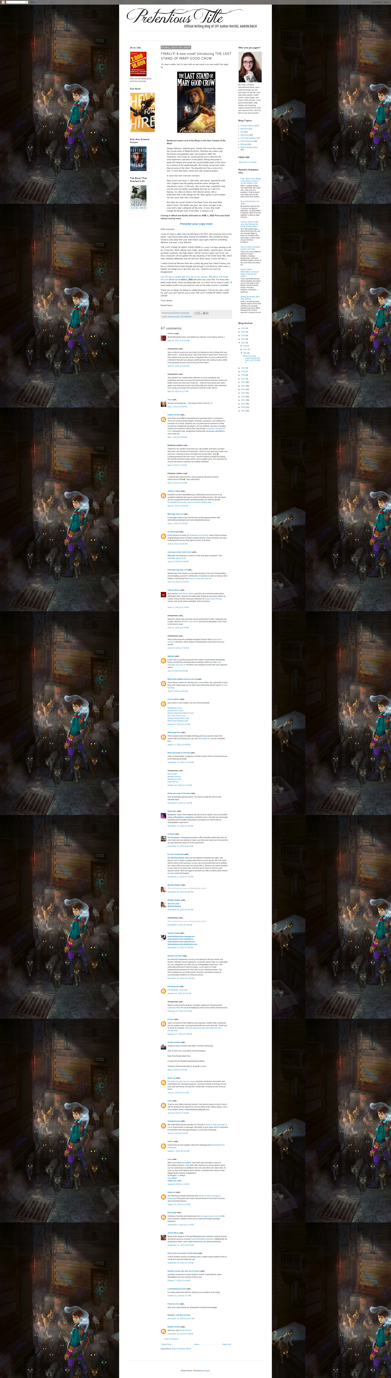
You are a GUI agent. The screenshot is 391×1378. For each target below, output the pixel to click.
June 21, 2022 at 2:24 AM (178, 628)
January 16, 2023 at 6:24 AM (179, 993)
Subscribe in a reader (248, 162)
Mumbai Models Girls (180, 858)
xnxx (170, 1159)
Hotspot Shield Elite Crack (178, 718)
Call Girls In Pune (183, 1315)
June (245, 349)
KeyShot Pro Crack (175, 711)
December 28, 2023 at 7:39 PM (180, 1334)
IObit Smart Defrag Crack (178, 721)
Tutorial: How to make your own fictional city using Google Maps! (250, 224)
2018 (243, 375)
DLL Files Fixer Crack (176, 716)
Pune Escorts (173, 1304)
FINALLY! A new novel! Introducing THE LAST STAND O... (251, 359)
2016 (243, 382)
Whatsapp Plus (174, 732)
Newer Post (166, 1344)
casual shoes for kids (213, 599)
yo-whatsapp (173, 532)
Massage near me (175, 514)
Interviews (245, 135)
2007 (243, 411)
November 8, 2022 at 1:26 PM (180, 803)
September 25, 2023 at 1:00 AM (181, 1263)
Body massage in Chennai (179, 793)
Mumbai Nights (174, 885)
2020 (243, 368)
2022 (243, 343)
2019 (243, 372)
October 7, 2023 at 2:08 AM (179, 1280)
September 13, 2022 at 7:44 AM (181, 762)
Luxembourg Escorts (177, 1289)
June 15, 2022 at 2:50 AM (178, 582)
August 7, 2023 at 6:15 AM (178, 1151)
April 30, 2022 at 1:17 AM (178, 391)
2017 (243, 379)
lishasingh (172, 1213)
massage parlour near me (211, 1216)
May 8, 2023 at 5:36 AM (177, 1070)
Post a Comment (171, 1339)
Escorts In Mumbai (176, 854)
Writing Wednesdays (249, 147)
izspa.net (171, 1192)
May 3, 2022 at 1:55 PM (177, 465)
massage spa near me (177, 558)
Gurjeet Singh (173, 933)
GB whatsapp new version (197, 535)
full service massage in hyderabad (182, 1253)
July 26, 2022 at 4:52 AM (178, 691)
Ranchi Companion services (183, 959)
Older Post (226, 1344)
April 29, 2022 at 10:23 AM (178, 366)
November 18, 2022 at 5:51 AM (180, 910)
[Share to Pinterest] (207, 313)
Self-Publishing (186, 317)
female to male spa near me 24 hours (184, 1271)
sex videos (186, 1163)
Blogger (206, 1371)
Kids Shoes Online (186, 594)
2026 (243, 328)
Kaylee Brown (174, 415)
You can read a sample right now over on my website (184, 277)
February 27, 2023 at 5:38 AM (180, 1034)
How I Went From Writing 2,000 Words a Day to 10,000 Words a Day (251, 181)
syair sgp (183, 990)
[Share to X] (201, 313)
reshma (171, 834)
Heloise (171, 333)
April (245, 353)
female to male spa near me (199, 578)
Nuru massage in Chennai (179, 753)
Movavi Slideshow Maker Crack (181, 713)
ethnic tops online (191, 622)
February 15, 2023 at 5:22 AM (180, 1011)
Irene (170, 1101)
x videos (181, 1175)
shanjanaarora (174, 1121)
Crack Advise (173, 699)
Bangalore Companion (180, 837)
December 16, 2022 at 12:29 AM (181, 978)
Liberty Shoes (174, 590)
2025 (243, 332)
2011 (243, 400)
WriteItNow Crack (175, 708)
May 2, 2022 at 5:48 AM (177, 437)
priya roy (171, 1078)
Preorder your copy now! (196, 223)
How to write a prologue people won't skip (250, 248)
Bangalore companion (184, 817)
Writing (243, 144)
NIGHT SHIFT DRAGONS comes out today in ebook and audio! (250, 272)
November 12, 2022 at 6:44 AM (180, 846)
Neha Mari (172, 811)
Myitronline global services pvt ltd (182, 679)
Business (244, 129)
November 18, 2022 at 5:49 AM (180, 892)
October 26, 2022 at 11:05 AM (180, 785)
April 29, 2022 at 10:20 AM (178, 340)
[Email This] (195, 313)
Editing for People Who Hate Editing (250, 298)
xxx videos (172, 1178)
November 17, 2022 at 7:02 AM (180, 877)
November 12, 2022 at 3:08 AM (180, 826)
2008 (243, 407)
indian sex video (175, 1181)
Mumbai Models (174, 906)
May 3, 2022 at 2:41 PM (177, 483)
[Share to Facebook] (204, 313)
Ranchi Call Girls (175, 956)
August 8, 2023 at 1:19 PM (178, 1184)
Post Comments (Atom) (181, 1349)
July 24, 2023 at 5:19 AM (178, 1133)
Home (196, 1344)
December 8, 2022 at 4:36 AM (180, 925)
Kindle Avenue (174, 1327)
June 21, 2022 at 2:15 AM (178, 607)
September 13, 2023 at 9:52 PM (181, 1245)
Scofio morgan (174, 1042)
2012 (243, 397)
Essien (171, 1019)
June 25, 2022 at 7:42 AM (178, 648)
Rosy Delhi (172, 774)
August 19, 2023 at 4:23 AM (179, 1204)
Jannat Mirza (173, 1233)
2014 (243, 389)
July (245, 346)
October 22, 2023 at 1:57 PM (179, 1296)
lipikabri (171, 656)
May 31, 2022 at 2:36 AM (178, 506)
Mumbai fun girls (174, 779)
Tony (170, 400)
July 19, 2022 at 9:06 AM (178, 671)
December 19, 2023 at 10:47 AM (181, 1319)
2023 (243, 339)
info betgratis (173, 986)
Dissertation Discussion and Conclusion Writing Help (190, 502)
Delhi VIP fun (173, 782)
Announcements (174, 317)
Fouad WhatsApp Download (202, 1239)
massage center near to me (180, 552)
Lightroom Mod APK (176, 1008)
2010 (243, 404)
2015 (243, 386)
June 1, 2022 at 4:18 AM (178, 523)
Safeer (170, 1141)
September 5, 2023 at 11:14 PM (181, 1225)
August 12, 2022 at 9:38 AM (179, 745)
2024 (243, 335)
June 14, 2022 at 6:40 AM (178, 561)
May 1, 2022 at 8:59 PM (177, 407)
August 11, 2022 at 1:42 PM (179, 724)
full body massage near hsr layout (182, 1081)
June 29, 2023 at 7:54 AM (178, 1113)
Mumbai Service (174, 777)
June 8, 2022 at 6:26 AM (178, 544)
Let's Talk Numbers (248, 138)
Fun (242, 132)
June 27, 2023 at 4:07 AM (178, 1093)
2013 (243, 393)
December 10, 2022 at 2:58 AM (180, 948)
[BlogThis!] (198, 313)
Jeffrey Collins (174, 491)
